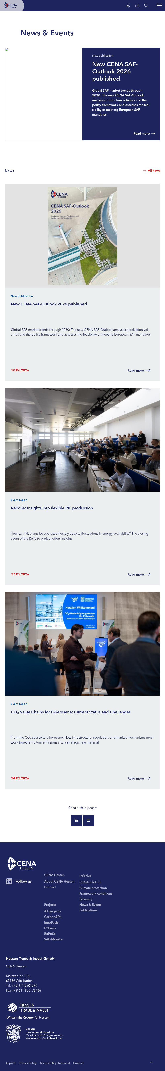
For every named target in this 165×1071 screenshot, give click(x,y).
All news (154, 170)
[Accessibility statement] (128, 5)
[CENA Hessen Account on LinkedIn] (9, 881)
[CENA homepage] (22, 863)
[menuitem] (61, 881)
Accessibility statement (55, 1063)
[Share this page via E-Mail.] (88, 820)
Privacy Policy (28, 1063)
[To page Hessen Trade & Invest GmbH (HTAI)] (28, 1011)
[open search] (146, 5)
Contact (78, 1063)
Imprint (10, 1063)
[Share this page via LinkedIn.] (76, 820)
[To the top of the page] (151, 1063)
